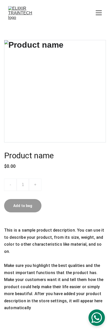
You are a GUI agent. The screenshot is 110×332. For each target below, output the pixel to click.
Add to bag (22, 206)
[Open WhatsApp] (97, 317)
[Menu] (99, 13)
